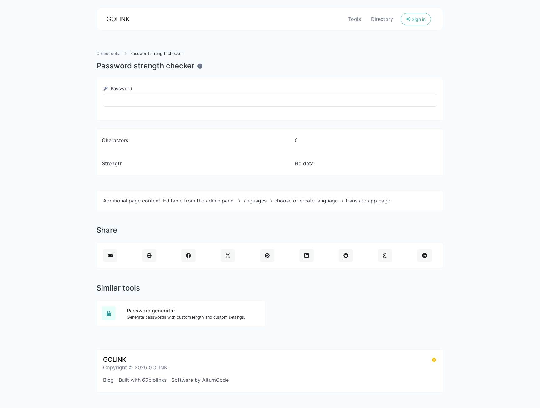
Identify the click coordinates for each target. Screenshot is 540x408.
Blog (108, 380)
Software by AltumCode (200, 380)
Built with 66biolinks (143, 380)
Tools (354, 19)
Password (120, 89)
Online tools (108, 53)
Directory (382, 19)
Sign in (418, 19)
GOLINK (118, 19)
